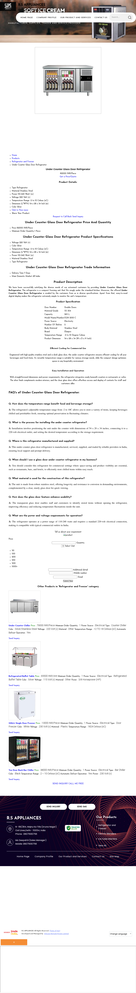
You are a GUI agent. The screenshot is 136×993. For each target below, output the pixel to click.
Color (14, 246)
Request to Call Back (62, 217)
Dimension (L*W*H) (20, 252)
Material (15, 259)
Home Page (26, 18)
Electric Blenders (107, 833)
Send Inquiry (77, 217)
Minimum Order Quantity (23, 231)
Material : (66, 629)
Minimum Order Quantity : (68, 626)
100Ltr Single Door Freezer (22, 723)
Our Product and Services (75, 18)
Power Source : (93, 626)
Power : (86, 680)
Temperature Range (20, 249)
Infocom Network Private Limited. (56, 934)
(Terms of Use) (54, 931)
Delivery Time (18, 273)
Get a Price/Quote (68, 177)
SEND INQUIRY (60, 784)
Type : (115, 626)
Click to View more (20, 210)
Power (14, 255)
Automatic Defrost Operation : (76, 774)
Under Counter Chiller (19, 626)
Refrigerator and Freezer (107, 827)
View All (102, 845)
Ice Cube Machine (107, 838)
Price (14, 228)
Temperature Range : (95, 629)
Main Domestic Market (22, 276)
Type (14, 262)
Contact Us (101, 18)
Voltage (15, 243)
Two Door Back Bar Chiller (21, 770)
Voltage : (48, 629)
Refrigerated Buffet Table (21, 676)
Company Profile (47, 18)
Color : (23, 629)
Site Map (114, 856)
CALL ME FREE (76, 784)
